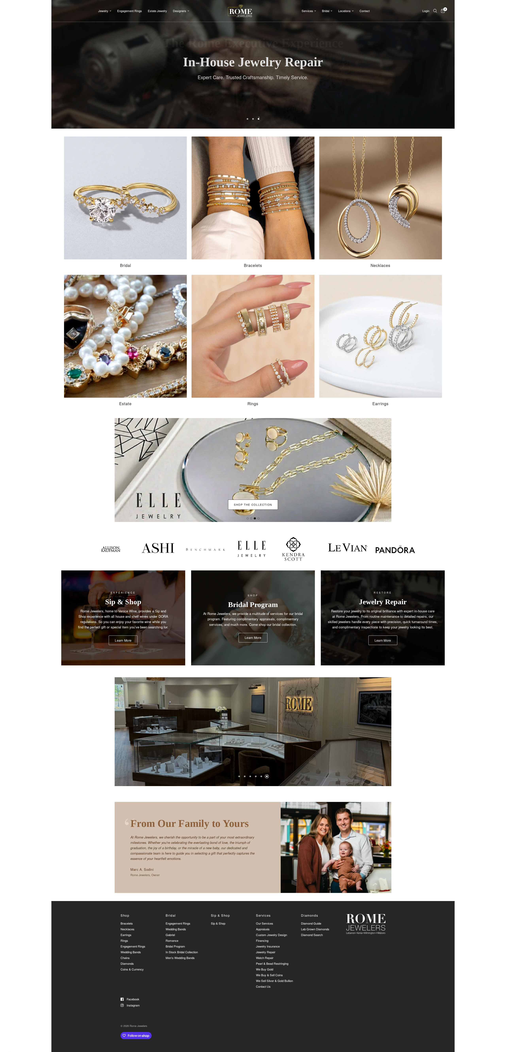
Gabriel (170, 935)
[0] (442, 11)
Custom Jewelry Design (271, 935)
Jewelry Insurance (268, 946)
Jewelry (103, 11)
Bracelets (127, 923)
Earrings (126, 935)
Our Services (264, 923)
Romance (172, 940)
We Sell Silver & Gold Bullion (274, 981)
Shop (125, 915)
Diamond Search (312, 935)
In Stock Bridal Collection (182, 952)
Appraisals (263, 929)
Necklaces (127, 929)
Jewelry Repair (265, 952)
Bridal (325, 11)
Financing (262, 940)
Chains (125, 958)
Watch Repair (264, 958)
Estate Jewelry (157, 11)
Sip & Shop (220, 915)
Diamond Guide (311, 923)
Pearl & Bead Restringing (272, 963)
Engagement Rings (129, 11)
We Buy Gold (264, 969)
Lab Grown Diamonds (315, 929)
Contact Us (263, 986)
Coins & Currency (132, 969)
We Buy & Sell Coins (269, 975)
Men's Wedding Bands (180, 958)
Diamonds (127, 963)
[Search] (435, 11)
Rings (124, 940)
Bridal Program (175, 946)
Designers (179, 11)
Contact (365, 11)
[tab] (247, 518)
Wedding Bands (131, 952)
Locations (344, 11)
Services (307, 11)
